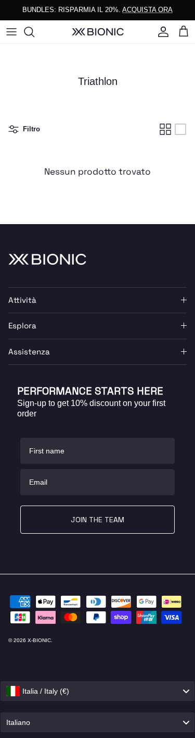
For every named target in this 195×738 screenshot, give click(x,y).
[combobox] (97, 691)
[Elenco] (180, 129)
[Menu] (11, 31)
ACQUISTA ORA (147, 10)
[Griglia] (165, 129)
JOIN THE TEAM (97, 519)
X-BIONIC (39, 640)
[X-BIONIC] (98, 32)
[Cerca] (34, 31)
